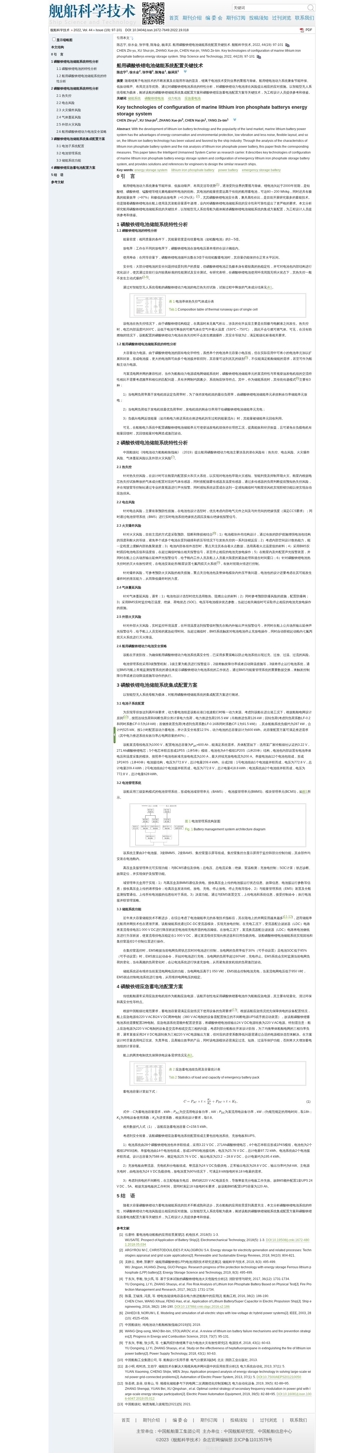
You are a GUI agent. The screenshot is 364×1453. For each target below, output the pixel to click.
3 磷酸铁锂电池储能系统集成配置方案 (78, 139)
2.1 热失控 (63, 96)
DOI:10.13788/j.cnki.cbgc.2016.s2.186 (202, 1307)
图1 (305, 792)
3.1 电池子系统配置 (70, 146)
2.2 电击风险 (65, 103)
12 (290, 917)
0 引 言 (57, 54)
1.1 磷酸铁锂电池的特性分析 (76, 69)
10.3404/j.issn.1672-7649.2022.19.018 (160, 30)
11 (286, 917)
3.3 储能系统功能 (68, 160)
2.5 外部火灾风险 (68, 124)
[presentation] (211, 1101)
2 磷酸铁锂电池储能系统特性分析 (75, 88)
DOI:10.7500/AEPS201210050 (279, 1377)
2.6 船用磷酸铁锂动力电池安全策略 (81, 132)
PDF (309, 30)
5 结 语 (57, 175)
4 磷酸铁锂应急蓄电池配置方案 (73, 168)
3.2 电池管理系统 (68, 153)
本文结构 (57, 47)
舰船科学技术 (60, 30)
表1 (269, 287)
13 (234, 1010)
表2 (189, 1055)
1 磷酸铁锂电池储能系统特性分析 (75, 61)
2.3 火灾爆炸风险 (68, 110)
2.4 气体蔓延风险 (68, 117)
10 (126, 717)
